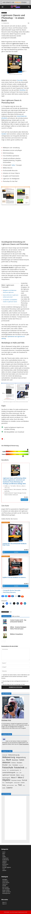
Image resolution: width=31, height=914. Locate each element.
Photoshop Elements (9, 592)
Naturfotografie (6, 777)
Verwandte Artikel (6, 616)
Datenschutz (5, 881)
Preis (3, 782)
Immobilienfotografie (14, 770)
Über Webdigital (6, 888)
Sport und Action (10, 785)
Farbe (13, 165)
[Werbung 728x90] (15, 2)
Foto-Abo (20, 80)
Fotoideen (15, 765)
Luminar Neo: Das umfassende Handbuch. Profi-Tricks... (15, 544)
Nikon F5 (4, 902)
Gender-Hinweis (6, 890)
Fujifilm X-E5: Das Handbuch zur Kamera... (14, 577)
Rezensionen (7, 10)
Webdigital (4, 879)
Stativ (16, 785)
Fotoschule (7, 767)
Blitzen (3, 760)
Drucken (19, 762)
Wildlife (3, 788)
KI (20, 770)
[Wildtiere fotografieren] (5, 635)
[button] (2, 7)
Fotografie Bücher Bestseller (11, 590)
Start (2, 10)
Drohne (13, 762)
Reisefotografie (9, 782)
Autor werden (5, 887)
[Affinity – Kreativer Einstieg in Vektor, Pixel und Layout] (5, 628)
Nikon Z (21, 777)
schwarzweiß (17, 782)
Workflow (22, 90)
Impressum (5, 884)
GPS (26, 768)
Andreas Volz (6, 23)
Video (24, 785)
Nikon (3, 853)
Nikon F (14, 777)
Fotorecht (21, 765)
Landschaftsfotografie (8, 772)
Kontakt (4, 885)
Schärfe (23, 782)
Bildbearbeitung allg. (14, 755)
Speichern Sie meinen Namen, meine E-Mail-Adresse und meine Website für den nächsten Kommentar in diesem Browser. (15, 676)
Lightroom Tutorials (8, 775)
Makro (18, 775)
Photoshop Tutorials (16, 780)
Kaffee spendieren (6, 891)
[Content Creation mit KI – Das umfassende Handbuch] (5, 621)
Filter (10, 765)
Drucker (5, 765)
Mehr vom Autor (16, 616)
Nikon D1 (4, 904)
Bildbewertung (8, 757)
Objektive (4, 861)
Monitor (22, 775)
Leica (17, 772)
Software (4, 865)
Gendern (4, 134)
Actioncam (4, 755)
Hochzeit (4, 770)
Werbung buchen (6, 893)
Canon (21, 760)
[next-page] (5, 641)
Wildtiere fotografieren (16, 634)
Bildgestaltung (21, 757)
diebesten (6, 762)
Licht (20, 772)
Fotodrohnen (5, 858)
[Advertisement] (15, 222)
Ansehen (25, 499)
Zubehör (9, 787)
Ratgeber (4, 862)
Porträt (24, 780)
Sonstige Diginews (6, 867)
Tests (3, 869)
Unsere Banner (5, 882)
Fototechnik (19, 767)
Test (20, 785)
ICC (8, 770)
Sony (4, 785)
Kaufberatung (5, 859)
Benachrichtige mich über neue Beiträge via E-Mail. (14, 684)
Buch (11, 611)
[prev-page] (2, 641)
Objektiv (6, 780)
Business (15, 760)
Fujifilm (4, 856)
